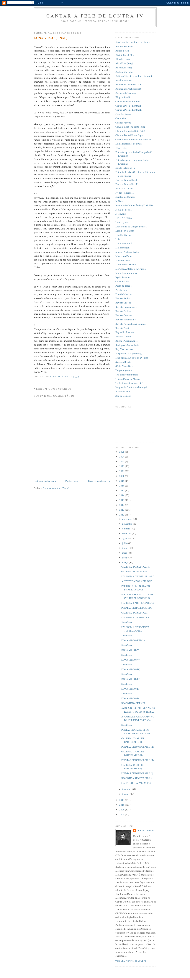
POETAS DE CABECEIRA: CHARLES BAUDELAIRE (135, 731)
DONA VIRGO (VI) (130, 650)
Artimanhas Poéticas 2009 (128, 84)
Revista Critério (123, 302)
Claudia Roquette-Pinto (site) (130, 131)
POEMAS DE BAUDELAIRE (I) (137, 773)
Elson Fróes (121, 148)
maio (125, 552)
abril (124, 557)
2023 (122, 461)
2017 (122, 490)
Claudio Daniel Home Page (129, 135)
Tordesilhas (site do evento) (129, 383)
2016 (122, 495)
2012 (122, 514)
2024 (122, 456)
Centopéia (120, 118)
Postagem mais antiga (99, 481)
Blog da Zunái (122, 97)
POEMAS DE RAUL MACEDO (136, 607)
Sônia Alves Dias (123, 366)
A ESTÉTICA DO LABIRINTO (136, 581)
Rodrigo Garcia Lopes (126, 340)
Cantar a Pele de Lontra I (127, 101)
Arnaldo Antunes (123, 80)
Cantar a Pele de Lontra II (128, 105)
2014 (122, 505)
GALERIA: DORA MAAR (134, 571)
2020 (122, 476)
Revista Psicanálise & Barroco (130, 323)
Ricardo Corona (123, 336)
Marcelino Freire (123, 256)
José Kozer (120, 213)
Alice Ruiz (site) (123, 67)
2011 (122, 800)
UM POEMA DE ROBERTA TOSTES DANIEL (135, 628)
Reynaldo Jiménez (124, 332)
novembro (127, 523)
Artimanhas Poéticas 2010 (128, 88)
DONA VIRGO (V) (130, 659)
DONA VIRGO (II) (130, 688)
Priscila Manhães (123, 294)
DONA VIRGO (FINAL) (133, 640)
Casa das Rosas (123, 114)
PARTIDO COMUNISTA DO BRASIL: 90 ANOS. (135, 587)
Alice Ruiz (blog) (124, 63)
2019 (122, 480)
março (125, 562)
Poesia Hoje (121, 290)
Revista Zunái (122, 328)
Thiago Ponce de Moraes (127, 378)
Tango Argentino (123, 370)
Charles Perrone (123, 122)
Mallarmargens (122, 247)
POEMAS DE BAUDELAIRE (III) (137, 746)
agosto (126, 538)
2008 (122, 814)
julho (125, 543)
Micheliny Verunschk (126, 273)
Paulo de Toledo (123, 285)
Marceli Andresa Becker (127, 251)
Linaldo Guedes (123, 235)
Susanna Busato (123, 362)
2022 (122, 466)
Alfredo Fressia (122, 59)
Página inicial (72, 481)
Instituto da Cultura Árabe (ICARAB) (134, 205)
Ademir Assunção (124, 46)
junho (125, 548)
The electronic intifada (126, 374)
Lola (117, 239)
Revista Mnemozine (125, 319)
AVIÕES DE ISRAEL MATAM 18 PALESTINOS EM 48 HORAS (138, 709)
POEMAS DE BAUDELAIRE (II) (137, 760)
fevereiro (127, 789)
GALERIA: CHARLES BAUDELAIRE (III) (132, 740)
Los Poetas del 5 (123, 243)
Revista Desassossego (126, 307)
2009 (122, 809)
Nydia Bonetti (122, 277)
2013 (122, 509)
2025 (122, 451)
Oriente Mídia (122, 281)
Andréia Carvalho (124, 71)
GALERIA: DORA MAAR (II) (136, 566)
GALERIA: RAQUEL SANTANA (137, 603)
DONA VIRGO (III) (130, 679)
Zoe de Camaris (123, 395)
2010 (122, 804)
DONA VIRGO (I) (130, 698)
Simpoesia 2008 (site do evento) (131, 357)
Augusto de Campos (125, 92)
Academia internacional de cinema (132, 42)
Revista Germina (123, 315)
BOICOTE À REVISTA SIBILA (137, 778)
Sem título (126, 622)
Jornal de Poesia (123, 209)
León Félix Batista (124, 230)
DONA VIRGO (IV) (130, 669)
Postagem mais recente (45, 481)
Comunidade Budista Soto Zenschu (133, 139)
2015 (122, 500)
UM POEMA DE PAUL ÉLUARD (137, 576)
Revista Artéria (122, 298)
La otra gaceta (122, 222)
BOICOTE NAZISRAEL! (133, 703)
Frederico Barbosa (124, 192)
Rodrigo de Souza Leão (127, 345)
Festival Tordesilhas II (126, 184)
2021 (122, 471)
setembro (127, 533)
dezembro (127, 519)
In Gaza (119, 201)
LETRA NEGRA (123, 218)
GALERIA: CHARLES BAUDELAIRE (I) (132, 766)
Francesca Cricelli (124, 188)
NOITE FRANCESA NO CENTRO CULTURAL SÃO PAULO (138, 596)
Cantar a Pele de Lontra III (128, 109)
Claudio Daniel (146, 830)
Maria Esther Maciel (125, 264)
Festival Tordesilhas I (126, 180)
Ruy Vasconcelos (124, 349)
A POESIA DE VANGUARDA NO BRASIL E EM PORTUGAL (137, 718)
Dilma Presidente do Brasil (128, 143)
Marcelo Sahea (122, 260)
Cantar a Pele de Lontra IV (95, 15)
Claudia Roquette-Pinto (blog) (130, 126)
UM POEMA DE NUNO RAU (135, 617)
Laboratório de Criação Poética (131, 226)
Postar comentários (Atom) (55, 488)
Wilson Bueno (122, 391)
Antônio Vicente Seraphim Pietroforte (134, 76)
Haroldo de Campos (125, 196)
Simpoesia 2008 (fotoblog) (128, 353)
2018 (122, 485)
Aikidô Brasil (122, 50)
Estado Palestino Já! (125, 167)
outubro (126, 528)
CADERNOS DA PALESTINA (136, 783)
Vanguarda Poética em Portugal (131, 387)
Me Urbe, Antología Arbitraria (130, 268)
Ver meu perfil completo (131, 961)
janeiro (126, 794)
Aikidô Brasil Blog (125, 55)
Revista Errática (123, 311)
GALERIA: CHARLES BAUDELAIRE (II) (132, 753)
